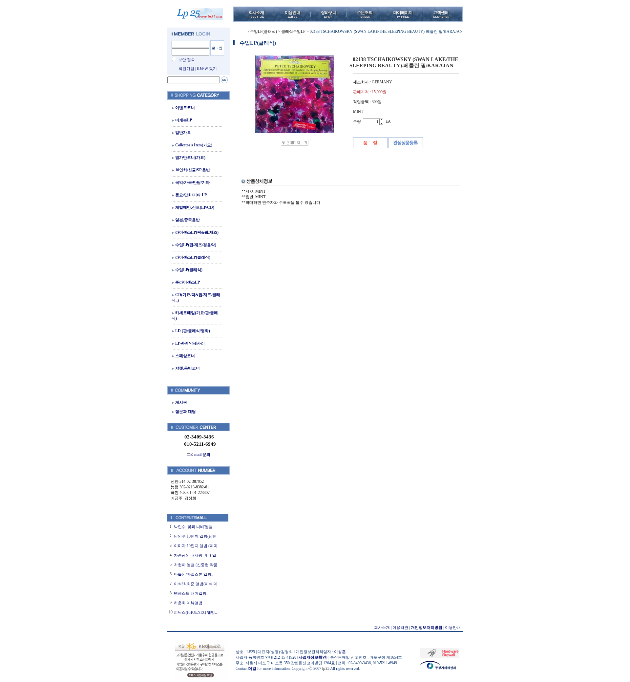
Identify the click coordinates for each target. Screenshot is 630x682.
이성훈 (340, 652)
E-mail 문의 (200, 454)
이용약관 (400, 627)
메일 (252, 668)
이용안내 (453, 627)
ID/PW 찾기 (207, 68)
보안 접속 (186, 59)
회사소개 (382, 627)
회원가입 (186, 68)
